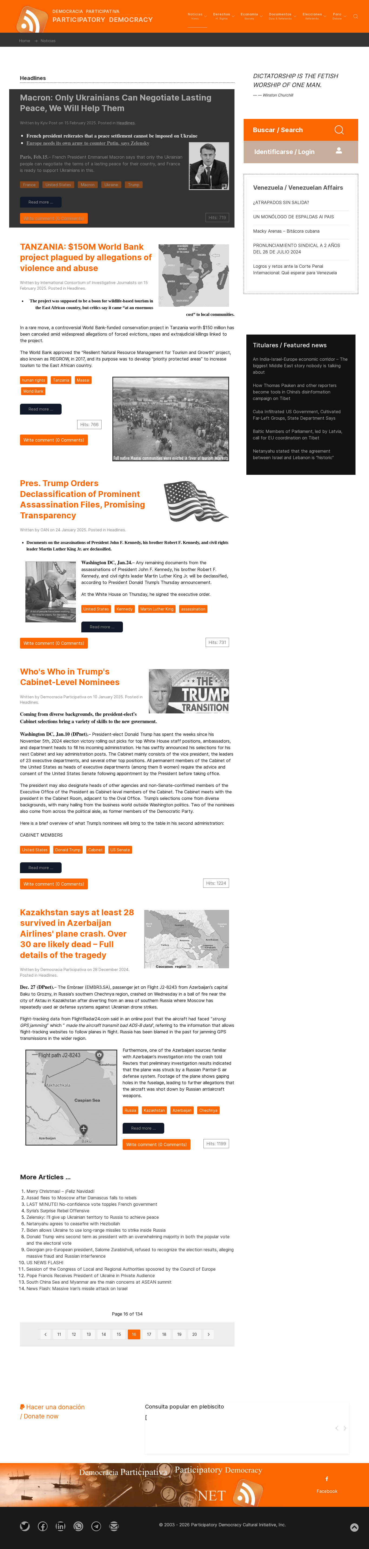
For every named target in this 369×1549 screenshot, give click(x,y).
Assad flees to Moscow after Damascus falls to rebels (81, 1197)
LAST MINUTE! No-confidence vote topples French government (91, 1204)
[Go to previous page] (46, 1334)
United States (58, 184)
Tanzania (61, 380)
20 (194, 1334)
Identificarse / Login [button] (284, 152)
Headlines (126, 123)
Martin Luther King (156, 609)
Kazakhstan (154, 1110)
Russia (130, 1110)
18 (164, 1334)
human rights (33, 380)
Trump (133, 184)
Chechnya (208, 1110)
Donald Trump (67, 849)
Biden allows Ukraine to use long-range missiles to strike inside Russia (96, 1230)
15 (119, 1334)
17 (149, 1334)
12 (74, 1334)
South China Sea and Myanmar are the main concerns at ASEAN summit (99, 1282)
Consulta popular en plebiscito (184, 1406)
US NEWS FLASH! (44, 1262)
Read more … (40, 202)
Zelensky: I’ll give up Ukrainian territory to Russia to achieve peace (92, 1217)
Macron (88, 184)
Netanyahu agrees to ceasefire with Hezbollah (73, 1223)
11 (59, 1334)
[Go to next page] (209, 1334)
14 (104, 1334)
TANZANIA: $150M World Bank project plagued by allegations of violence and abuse (86, 257)
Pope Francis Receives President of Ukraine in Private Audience (90, 1275)
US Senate (120, 849)
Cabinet (95, 849)
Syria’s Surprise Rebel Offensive (57, 1210)
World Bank (33, 391)
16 (134, 1334)
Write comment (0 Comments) (54, 218)
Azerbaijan (182, 1110)
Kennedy (125, 609)
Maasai (83, 380)
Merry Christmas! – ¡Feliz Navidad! (60, 1191)
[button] (197, 16)
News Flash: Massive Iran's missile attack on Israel (77, 1288)
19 (179, 1334)
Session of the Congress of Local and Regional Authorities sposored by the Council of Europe (121, 1269)
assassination (193, 609)
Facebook (327, 1491)
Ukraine (111, 184)
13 (89, 1334)
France (29, 184)
